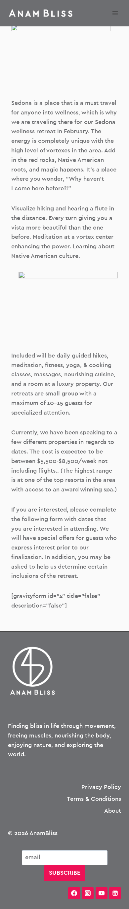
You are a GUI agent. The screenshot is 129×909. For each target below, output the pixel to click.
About (112, 811)
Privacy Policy (101, 787)
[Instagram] (88, 893)
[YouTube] (102, 893)
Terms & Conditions (94, 799)
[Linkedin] (115, 893)
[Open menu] (115, 13)
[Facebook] (74, 893)
